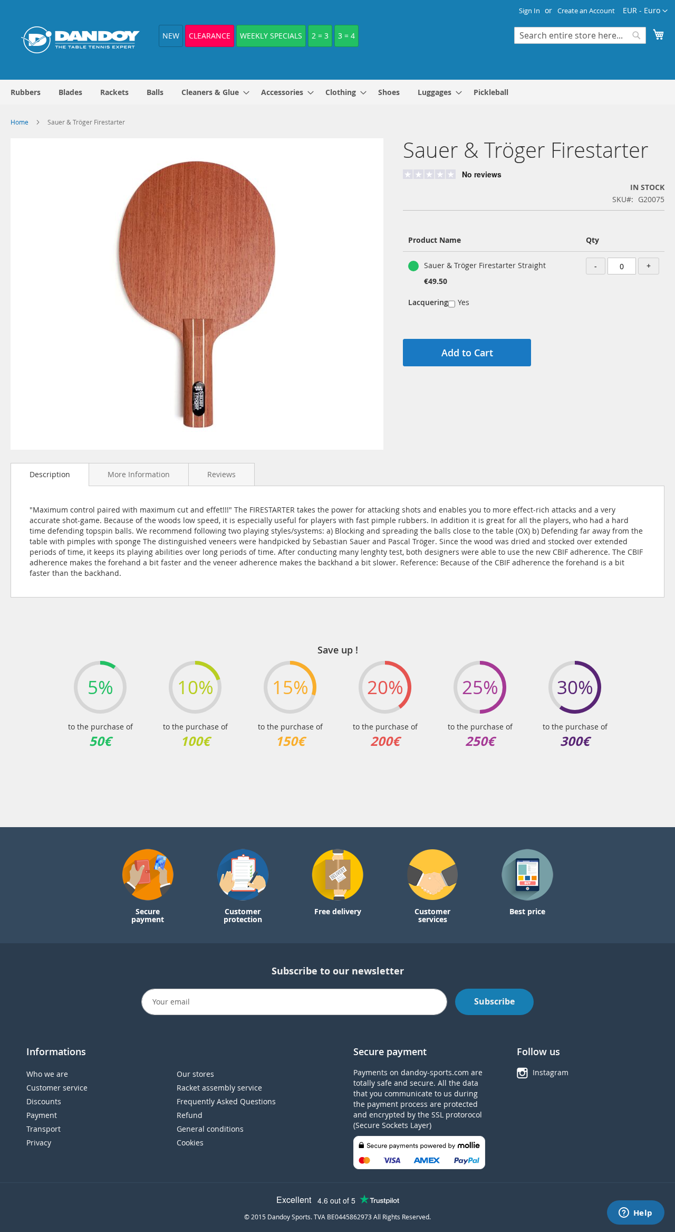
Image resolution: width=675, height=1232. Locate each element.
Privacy (38, 1143)
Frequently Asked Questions (226, 1101)
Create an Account (586, 10)
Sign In (529, 10)
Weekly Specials (271, 36)
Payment (41, 1115)
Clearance (209, 36)
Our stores (195, 1074)
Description (50, 474)
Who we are (47, 1074)
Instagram (550, 1072)
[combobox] (580, 35)
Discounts (43, 1101)
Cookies (190, 1143)
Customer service (57, 1088)
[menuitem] (25, 92)
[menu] (337, 92)
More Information (139, 474)
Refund (189, 1115)
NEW (170, 36)
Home (19, 122)
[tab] (50, 474)
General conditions (210, 1129)
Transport (43, 1129)
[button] (645, 11)
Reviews (221, 474)
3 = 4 (346, 36)
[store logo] (80, 40)
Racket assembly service (219, 1088)
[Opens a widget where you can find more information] (635, 1213)
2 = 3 (320, 36)
